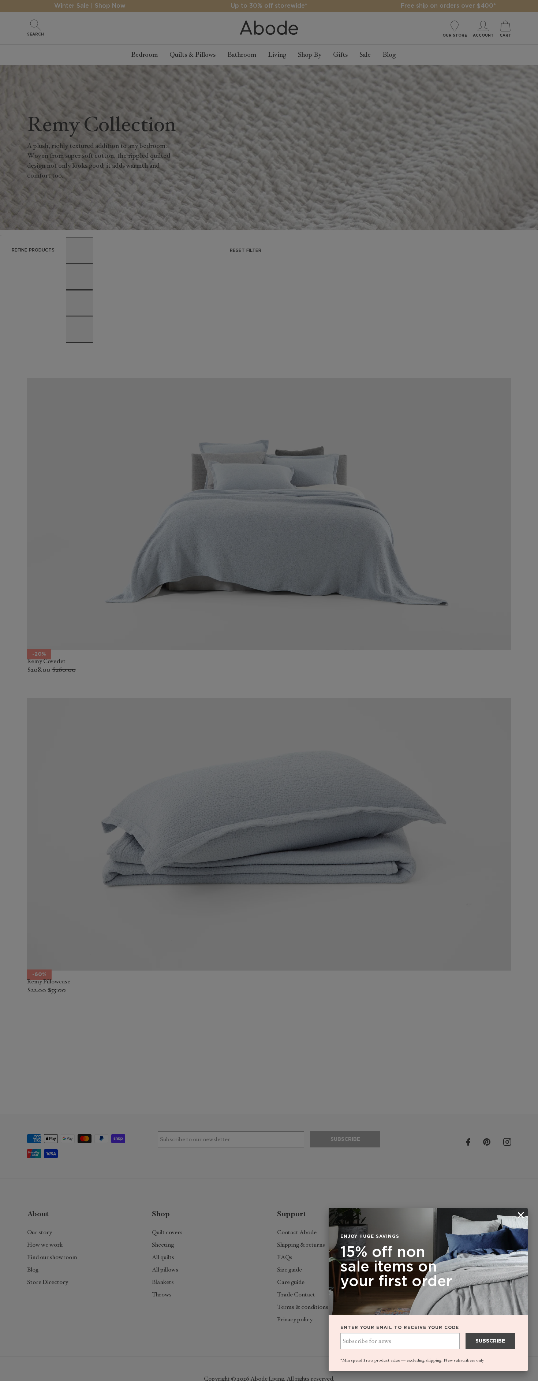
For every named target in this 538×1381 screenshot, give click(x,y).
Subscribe (490, 1341)
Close (269, 690)
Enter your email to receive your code (399, 1327)
